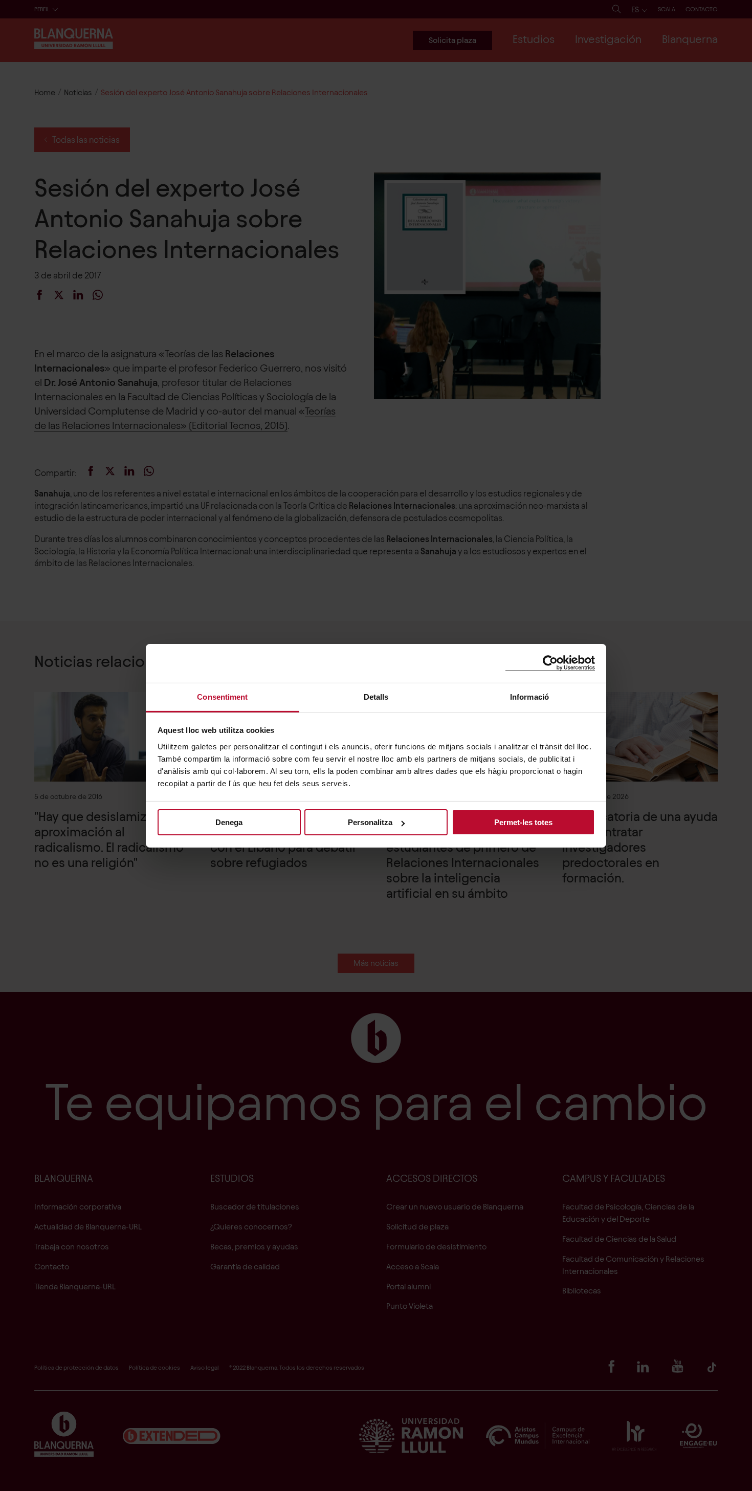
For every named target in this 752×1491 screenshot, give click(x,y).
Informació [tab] (529, 696)
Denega (228, 822)
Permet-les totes (523, 822)
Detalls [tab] (376, 696)
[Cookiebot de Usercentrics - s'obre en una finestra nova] (550, 663)
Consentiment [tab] (222, 696)
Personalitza (370, 822)
